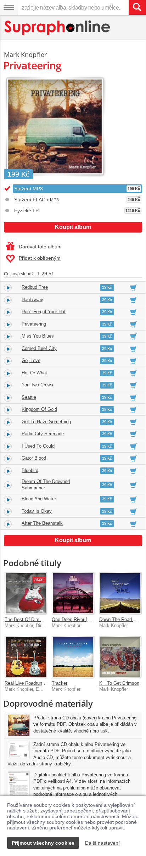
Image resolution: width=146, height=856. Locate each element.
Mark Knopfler (25, 54)
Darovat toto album (40, 246)
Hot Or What (34, 372)
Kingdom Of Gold (39, 409)
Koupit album (73, 227)
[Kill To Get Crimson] (120, 657)
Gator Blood (34, 458)
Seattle (29, 397)
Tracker (59, 683)
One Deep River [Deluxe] (77, 619)
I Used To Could (38, 446)
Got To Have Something (46, 421)
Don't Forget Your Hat (44, 311)
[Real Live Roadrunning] (25, 657)
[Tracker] (73, 657)
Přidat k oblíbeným (40, 258)
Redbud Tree (35, 287)
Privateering (34, 324)
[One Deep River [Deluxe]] (73, 593)
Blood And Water (39, 498)
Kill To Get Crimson (119, 683)
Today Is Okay (37, 511)
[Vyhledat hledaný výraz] (137, 7)
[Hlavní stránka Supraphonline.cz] (57, 28)
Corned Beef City (39, 348)
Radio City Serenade (43, 433)
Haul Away (32, 299)
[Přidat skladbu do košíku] (133, 287)
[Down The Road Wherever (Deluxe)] (120, 593)
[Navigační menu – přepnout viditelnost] (9, 7)
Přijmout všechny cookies (43, 843)
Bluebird (30, 470)
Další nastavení (102, 843)
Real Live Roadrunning (28, 683)
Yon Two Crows (37, 384)
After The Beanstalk (42, 523)
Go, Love (31, 360)
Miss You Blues (38, 336)
